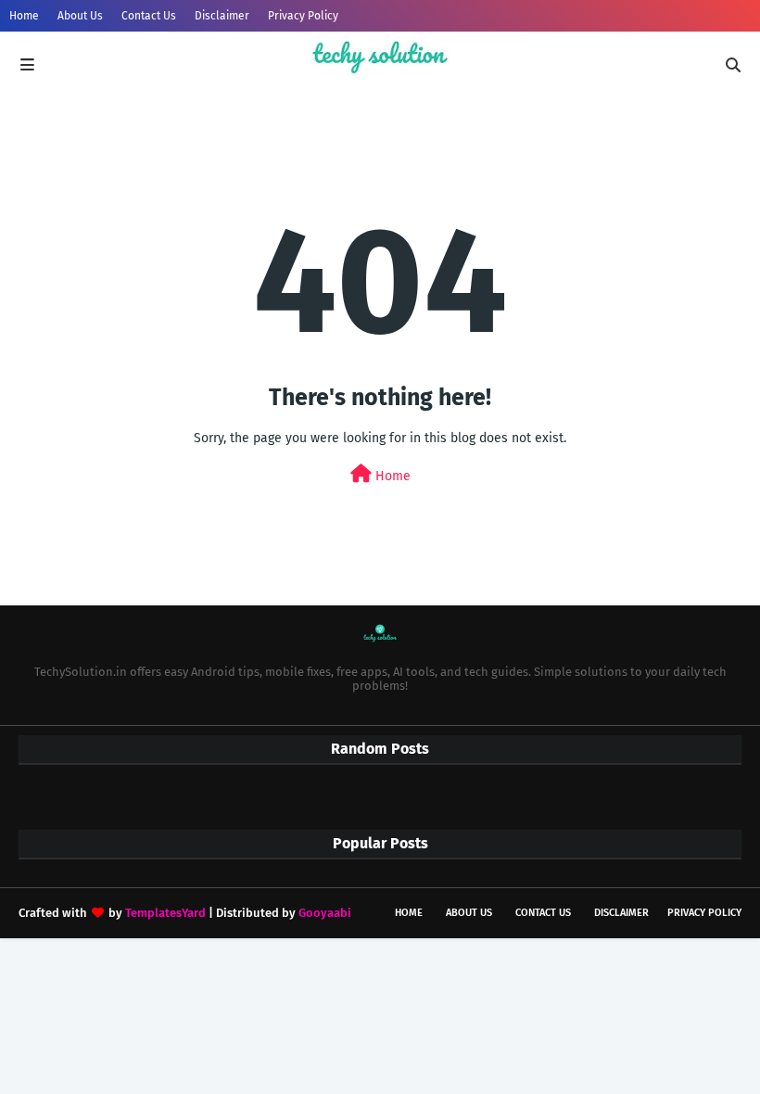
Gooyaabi (324, 913)
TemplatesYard (165, 913)
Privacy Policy (303, 15)
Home (24, 15)
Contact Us (148, 15)
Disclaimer (222, 15)
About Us (80, 15)
